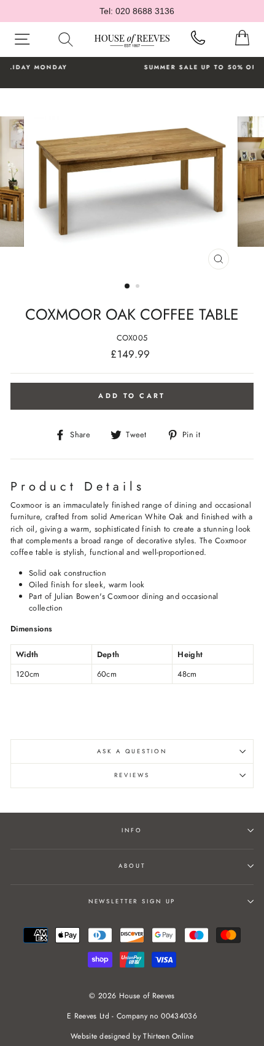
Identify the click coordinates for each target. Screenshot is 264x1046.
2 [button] (139, 287)
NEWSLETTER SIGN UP (132, 901)
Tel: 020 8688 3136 (136, 11)
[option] (132, 182)
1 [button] (128, 287)
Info (132, 830)
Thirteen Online (168, 1036)
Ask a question (131, 751)
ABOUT (131, 866)
